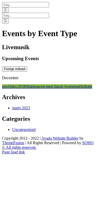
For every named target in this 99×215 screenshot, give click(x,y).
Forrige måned (14, 69)
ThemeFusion (13, 143)
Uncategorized (24, 129)
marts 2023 (21, 108)
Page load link (13, 152)
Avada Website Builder (59, 138)
